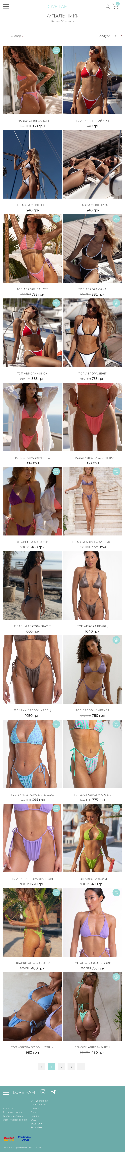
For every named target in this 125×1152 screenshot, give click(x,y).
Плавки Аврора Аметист (92, 542)
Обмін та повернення (15, 1119)
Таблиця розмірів (13, 1116)
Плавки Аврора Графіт (32, 626)
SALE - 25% (36, 1123)
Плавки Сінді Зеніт (32, 205)
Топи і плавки (38, 1104)
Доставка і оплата (12, 1112)
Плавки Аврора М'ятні (92, 1047)
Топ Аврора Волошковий (32, 1047)
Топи (33, 1112)
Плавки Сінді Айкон (92, 121)
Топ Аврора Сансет (32, 289)
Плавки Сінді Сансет (32, 121)
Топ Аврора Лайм (92, 879)
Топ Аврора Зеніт (92, 373)
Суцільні (35, 1116)
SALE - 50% (36, 1127)
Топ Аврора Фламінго (32, 457)
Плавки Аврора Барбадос (32, 794)
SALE (33, 1119)
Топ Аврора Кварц (92, 626)
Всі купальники (39, 1100)
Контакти (8, 1108)
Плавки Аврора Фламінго (92, 457)
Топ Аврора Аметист (92, 710)
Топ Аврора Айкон (32, 373)
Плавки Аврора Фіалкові (32, 879)
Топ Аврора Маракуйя (32, 542)
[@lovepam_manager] (53, 1092)
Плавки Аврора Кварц (32, 710)
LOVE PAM (24, 1092)
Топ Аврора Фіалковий (92, 963)
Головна (55, 21)
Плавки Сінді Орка (92, 205)
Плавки (35, 1108)
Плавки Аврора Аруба (92, 794)
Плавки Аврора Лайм (32, 963)
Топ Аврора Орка (92, 289)
